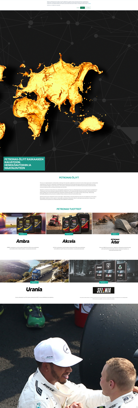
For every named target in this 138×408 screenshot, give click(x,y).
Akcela (68, 234)
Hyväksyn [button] (82, 7)
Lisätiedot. (89, 3)
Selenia (103, 282)
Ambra (22, 234)
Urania (34, 282)
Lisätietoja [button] (78, 7)
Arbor (114, 234)
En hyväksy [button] (88, 7)
